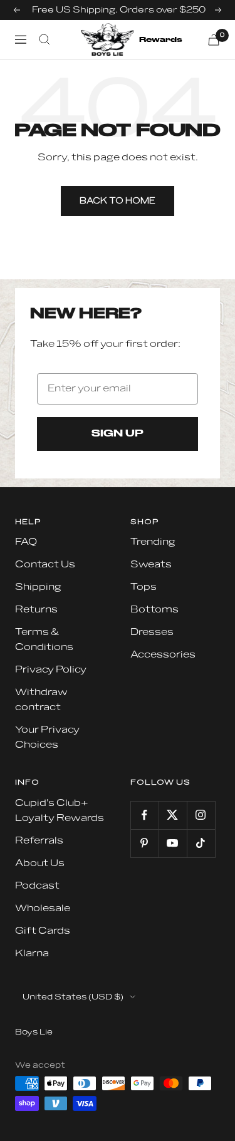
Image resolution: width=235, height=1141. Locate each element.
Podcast (37, 885)
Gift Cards (42, 931)
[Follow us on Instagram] (201, 815)
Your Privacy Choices (47, 737)
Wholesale (42, 908)
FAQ (26, 542)
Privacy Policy (50, 669)
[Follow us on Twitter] (173, 815)
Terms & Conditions (44, 640)
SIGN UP (117, 434)
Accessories (163, 654)
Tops (143, 587)
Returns (36, 609)
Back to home (117, 201)
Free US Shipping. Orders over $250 (119, 9)
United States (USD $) (73, 997)
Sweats (151, 564)
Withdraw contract (41, 700)
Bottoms (154, 609)
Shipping (38, 587)
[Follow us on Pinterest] (144, 843)
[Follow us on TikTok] (201, 843)
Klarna (32, 953)
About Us (40, 863)
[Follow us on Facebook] (144, 815)
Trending (152, 542)
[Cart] (213, 40)
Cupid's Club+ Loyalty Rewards (59, 810)
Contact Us (45, 564)
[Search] (44, 39)
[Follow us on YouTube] (173, 843)
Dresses (152, 632)
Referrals (39, 840)
